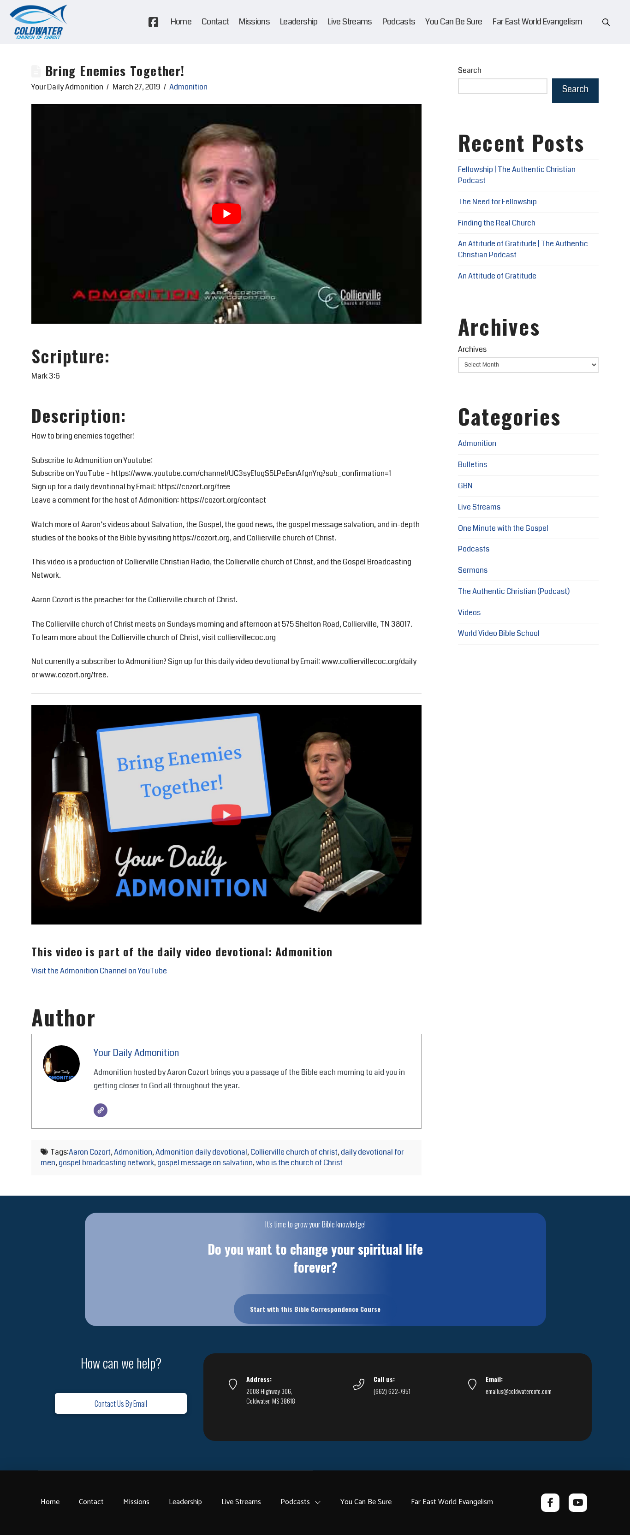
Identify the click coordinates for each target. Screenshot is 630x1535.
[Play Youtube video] (226, 214)
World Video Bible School (499, 633)
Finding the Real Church (496, 223)
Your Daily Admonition (136, 1053)
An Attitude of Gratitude (497, 276)
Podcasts (473, 549)
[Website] (100, 1110)
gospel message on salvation (205, 1162)
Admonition (188, 87)
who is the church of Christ (299, 1162)
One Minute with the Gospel (503, 528)
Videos (469, 612)
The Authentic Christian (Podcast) (514, 591)
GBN (465, 485)
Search (469, 70)
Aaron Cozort (90, 1152)
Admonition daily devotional (201, 1152)
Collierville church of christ (294, 1152)
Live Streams (479, 507)
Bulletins (472, 464)
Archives (472, 349)
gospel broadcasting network (106, 1162)
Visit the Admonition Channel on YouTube (99, 971)
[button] (606, 22)
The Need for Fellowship (497, 201)
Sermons (472, 570)
